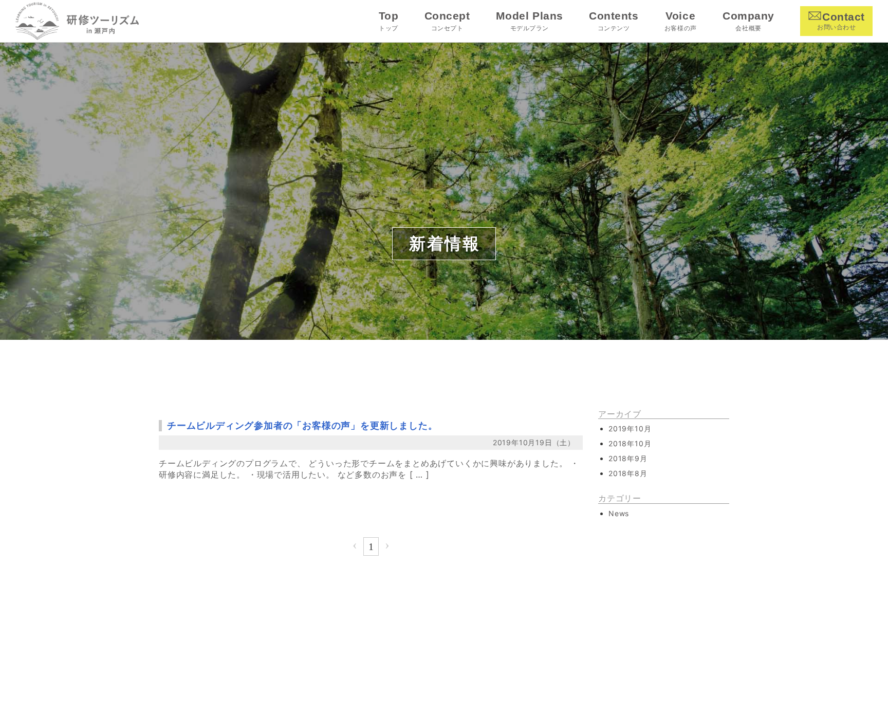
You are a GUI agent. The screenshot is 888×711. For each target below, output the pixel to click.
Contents (613, 21)
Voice (680, 21)
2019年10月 (629, 428)
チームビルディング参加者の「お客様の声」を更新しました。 (302, 425)
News (618, 513)
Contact (841, 21)
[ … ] (420, 474)
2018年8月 (627, 473)
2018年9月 (627, 458)
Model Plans (529, 21)
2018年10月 (629, 443)
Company (748, 21)
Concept (447, 21)
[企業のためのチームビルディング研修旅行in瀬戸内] (77, 21)
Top (388, 21)
